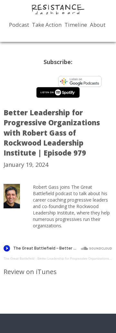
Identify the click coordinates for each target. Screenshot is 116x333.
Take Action (47, 24)
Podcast (19, 24)
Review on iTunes (30, 271)
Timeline (75, 24)
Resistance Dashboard (58, 9)
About (97, 24)
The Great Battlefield (19, 258)
